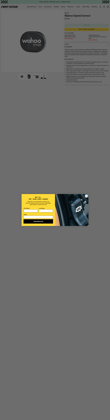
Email (25, 214)
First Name (27, 208)
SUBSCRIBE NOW (38, 221)
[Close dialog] (86, 196)
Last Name (42, 208)
